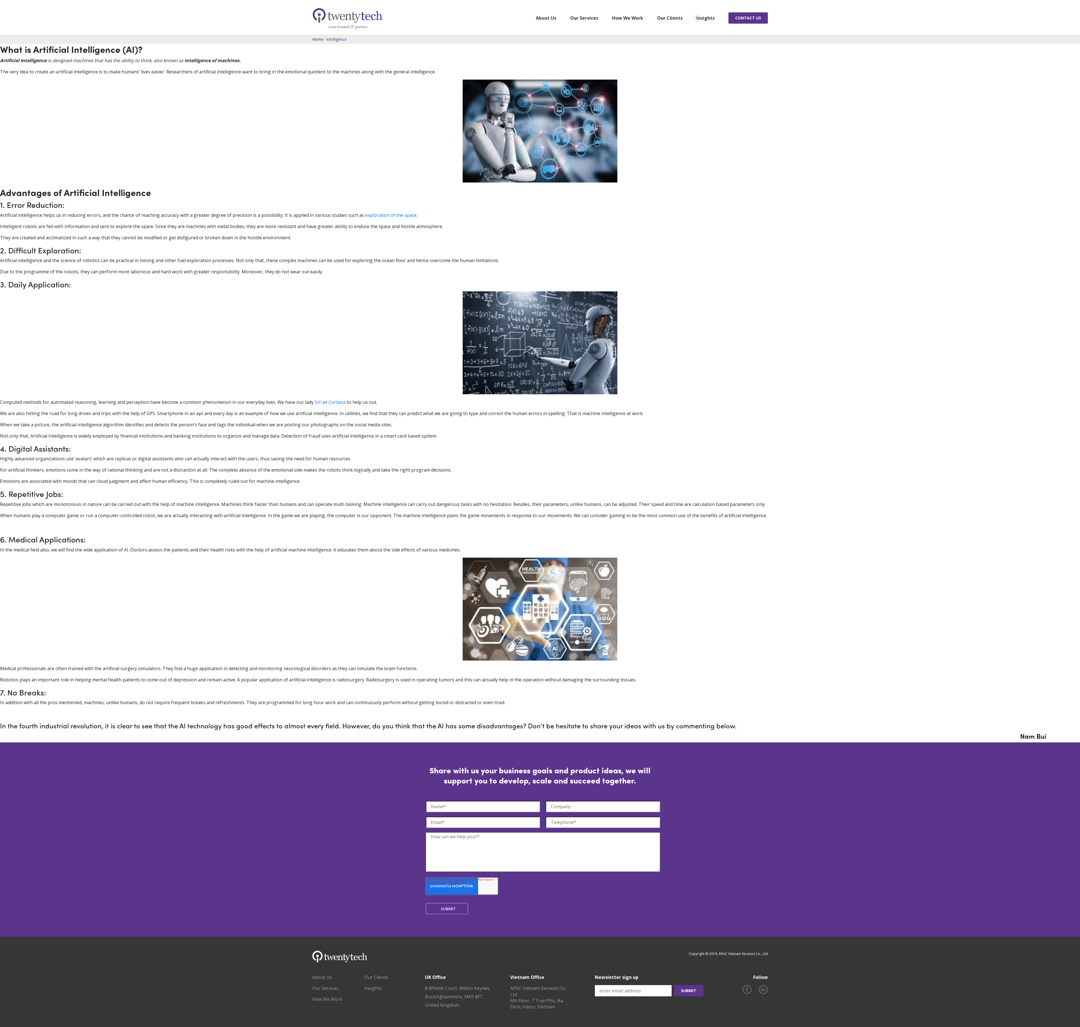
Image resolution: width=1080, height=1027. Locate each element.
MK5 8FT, (474, 997)
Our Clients (670, 18)
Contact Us (748, 18)
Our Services (584, 18)
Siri (318, 402)
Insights (705, 18)
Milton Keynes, (475, 988)
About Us (546, 18)
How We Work (627, 18)
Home (317, 39)
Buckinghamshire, (444, 997)
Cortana (337, 402)
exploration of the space (391, 215)
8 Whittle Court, (442, 988)
